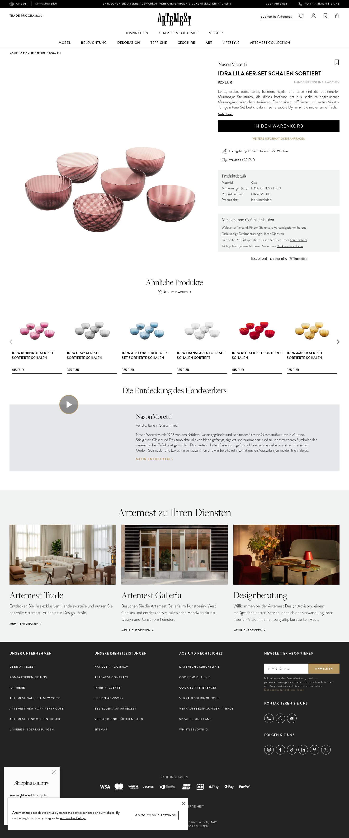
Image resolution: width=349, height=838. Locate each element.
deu (46, 4)
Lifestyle (230, 42)
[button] (338, 342)
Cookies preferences (198, 688)
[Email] (291, 718)
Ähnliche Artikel (176, 292)
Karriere (17, 687)
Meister (216, 33)
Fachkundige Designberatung (241, 234)
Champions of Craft (178, 33)
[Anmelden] (313, 15)
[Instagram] (269, 749)
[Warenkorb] (337, 15)
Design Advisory (109, 698)
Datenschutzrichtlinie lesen (284, 690)
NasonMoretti (232, 64)
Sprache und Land (195, 719)
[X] (325, 749)
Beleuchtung (94, 42)
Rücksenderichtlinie (290, 246)
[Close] (183, 803)
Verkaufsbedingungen (199, 698)
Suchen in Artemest (276, 16)
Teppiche (159, 42)
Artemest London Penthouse (35, 719)
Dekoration (128, 42)
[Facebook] (280, 749)
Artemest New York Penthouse (36, 708)
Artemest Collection (270, 42)
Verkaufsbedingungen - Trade (206, 708)
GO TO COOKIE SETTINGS (155, 815)
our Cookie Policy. (73, 818)
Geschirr (186, 42)
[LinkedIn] (303, 749)
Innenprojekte (107, 687)
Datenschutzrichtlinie (199, 667)
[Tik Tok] (291, 749)
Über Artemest (277, 4)
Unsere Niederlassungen (31, 729)
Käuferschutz (298, 240)
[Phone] (269, 718)
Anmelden (324, 668)
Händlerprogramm (111, 667)
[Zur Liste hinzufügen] (337, 62)
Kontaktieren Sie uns (322, 4)
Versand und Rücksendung (118, 719)
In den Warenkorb (278, 126)
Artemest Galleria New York (34, 698)
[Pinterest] (314, 749)
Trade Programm (24, 16)
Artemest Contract (111, 677)
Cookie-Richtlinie (195, 677)
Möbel (65, 42)
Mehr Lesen (225, 114)
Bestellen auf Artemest (115, 708)
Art (209, 42)
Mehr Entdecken (153, 459)
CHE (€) (22, 4)
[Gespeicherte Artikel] (325, 15)
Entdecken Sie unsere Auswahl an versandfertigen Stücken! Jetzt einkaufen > (167, 4)
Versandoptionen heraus (290, 227)
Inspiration (137, 33)
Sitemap (101, 729)
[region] (98, 814)
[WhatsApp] (280, 718)
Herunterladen (261, 199)
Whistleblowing (193, 729)
